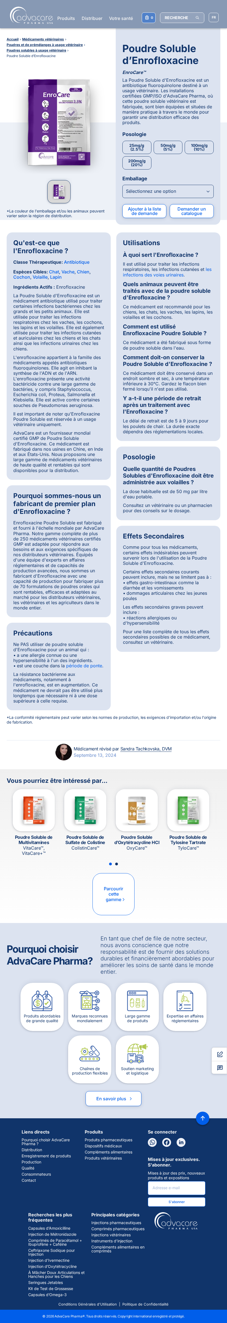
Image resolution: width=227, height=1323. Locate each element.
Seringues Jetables (45, 1282)
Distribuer (92, 18)
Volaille (40, 277)
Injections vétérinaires (111, 1235)
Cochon (21, 277)
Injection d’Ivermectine (48, 1260)
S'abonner (177, 1202)
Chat (54, 272)
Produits (66, 18)
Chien (83, 272)
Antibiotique (76, 262)
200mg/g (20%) (137, 162)
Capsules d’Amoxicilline (49, 1228)
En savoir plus (114, 1098)
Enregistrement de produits (46, 1156)
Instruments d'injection (111, 1241)
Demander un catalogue (191, 211)
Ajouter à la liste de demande (144, 211)
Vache (67, 272)
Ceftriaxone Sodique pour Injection (51, 1252)
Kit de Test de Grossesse (50, 1289)
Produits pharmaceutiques (108, 1140)
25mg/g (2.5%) (136, 147)
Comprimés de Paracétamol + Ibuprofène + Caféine (55, 1242)
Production (31, 1162)
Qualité (28, 1168)
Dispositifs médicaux (103, 1146)
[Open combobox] (168, 191)
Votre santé (121, 18)
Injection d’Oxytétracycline (52, 1266)
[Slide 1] (110, 864)
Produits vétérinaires (103, 1158)
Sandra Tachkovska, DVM (146, 749)
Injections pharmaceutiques (116, 1223)
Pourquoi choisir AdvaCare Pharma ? (46, 1142)
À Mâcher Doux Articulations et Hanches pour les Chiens (56, 1274)
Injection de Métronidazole (52, 1234)
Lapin (56, 277)
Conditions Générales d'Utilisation (87, 1304)
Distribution (32, 1150)
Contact (29, 1180)
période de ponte (84, 665)
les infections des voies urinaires (167, 271)
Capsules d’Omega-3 (47, 1295)
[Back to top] (202, 1118)
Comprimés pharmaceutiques (118, 1229)
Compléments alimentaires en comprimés (118, 1249)
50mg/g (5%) (168, 147)
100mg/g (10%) (199, 147)
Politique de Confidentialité (145, 1304)
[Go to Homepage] (30, 15)
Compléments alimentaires (108, 1152)
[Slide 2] (117, 864)
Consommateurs (36, 1174)
